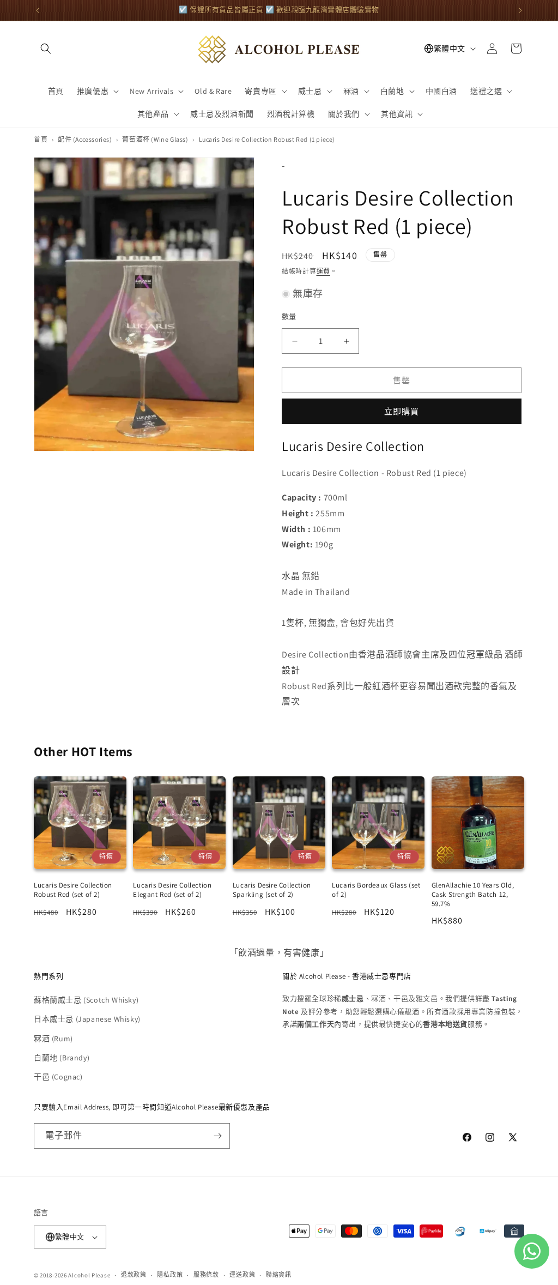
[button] (46, 49)
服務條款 (206, 1274)
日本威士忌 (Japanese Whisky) (87, 1019)
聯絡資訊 (279, 1274)
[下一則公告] (520, 10)
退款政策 (134, 1274)
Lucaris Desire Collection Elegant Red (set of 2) (172, 889)
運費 (323, 271)
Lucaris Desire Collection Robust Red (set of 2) (73, 889)
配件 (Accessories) (85, 139)
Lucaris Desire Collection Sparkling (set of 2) (272, 889)
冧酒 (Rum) (53, 1038)
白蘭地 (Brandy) (61, 1058)
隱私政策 (170, 1274)
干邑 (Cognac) (58, 1077)
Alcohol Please (89, 1275)
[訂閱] (217, 1136)
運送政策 (242, 1274)
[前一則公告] (38, 10)
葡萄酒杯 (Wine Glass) (155, 139)
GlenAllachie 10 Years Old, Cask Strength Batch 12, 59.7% (473, 894)
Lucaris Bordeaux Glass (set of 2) (376, 889)
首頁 (40, 139)
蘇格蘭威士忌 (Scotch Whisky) (86, 1000)
